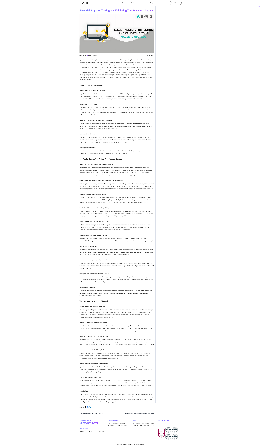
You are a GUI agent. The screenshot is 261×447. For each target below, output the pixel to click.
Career (146, 3)
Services (109, 3)
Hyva (117, 3)
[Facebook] (88, 407)
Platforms (124, 3)
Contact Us (173, 3)
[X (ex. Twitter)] (85, 407)
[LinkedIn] (90, 407)
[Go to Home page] (84, 3)
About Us (140, 3)
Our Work (133, 3)
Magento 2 (95, 55)
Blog (151, 3)
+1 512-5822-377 (88, 423)
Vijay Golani (151, 55)
